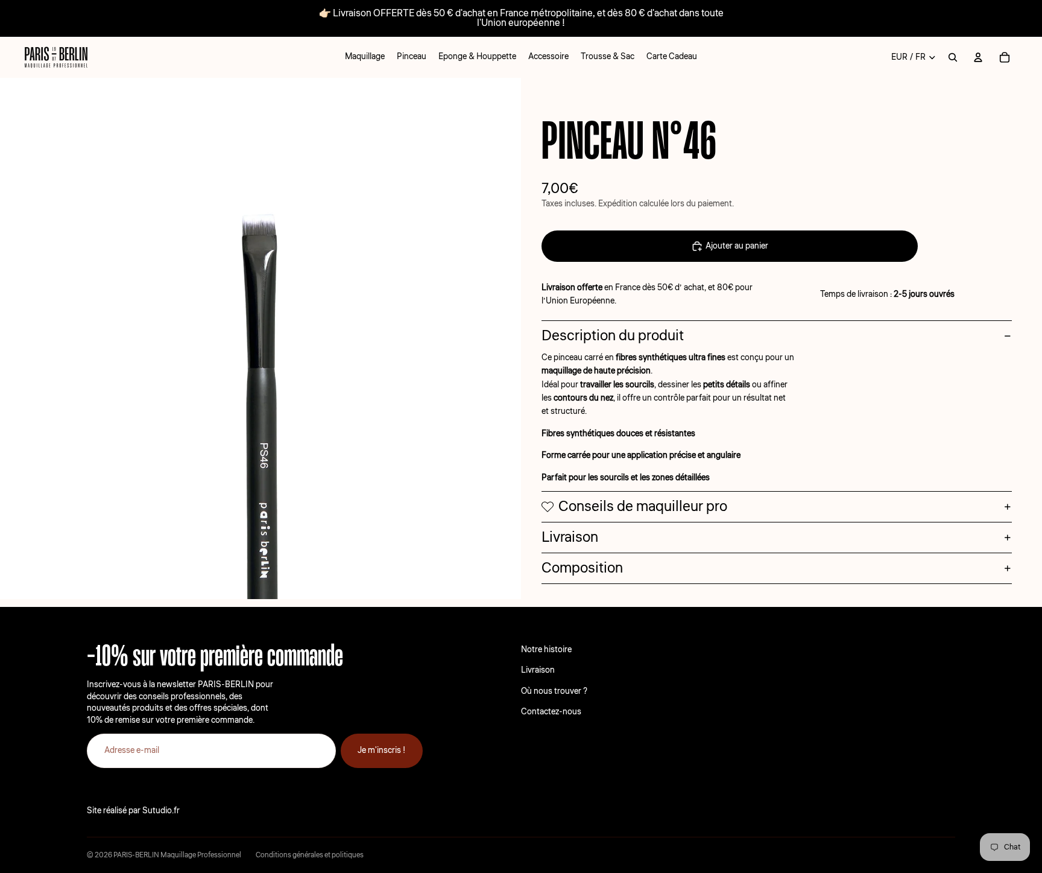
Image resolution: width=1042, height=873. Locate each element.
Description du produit (613, 335)
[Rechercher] (952, 57)
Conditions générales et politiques (310, 855)
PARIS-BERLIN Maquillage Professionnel (177, 855)
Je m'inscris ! (382, 750)
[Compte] (978, 57)
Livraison (570, 537)
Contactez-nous (551, 712)
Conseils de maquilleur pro (642, 506)
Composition (582, 568)
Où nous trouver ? (554, 691)
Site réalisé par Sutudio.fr (133, 811)
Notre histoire (546, 650)
